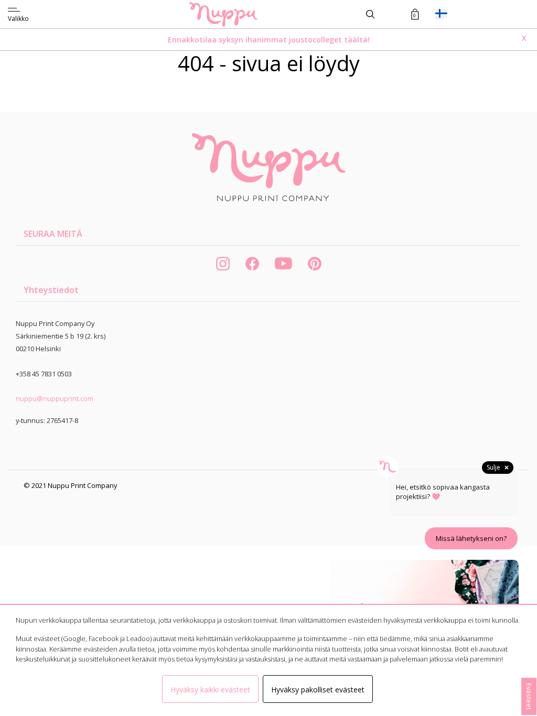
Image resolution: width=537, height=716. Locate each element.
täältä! (357, 40)
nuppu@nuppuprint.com (54, 398)
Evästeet (529, 696)
